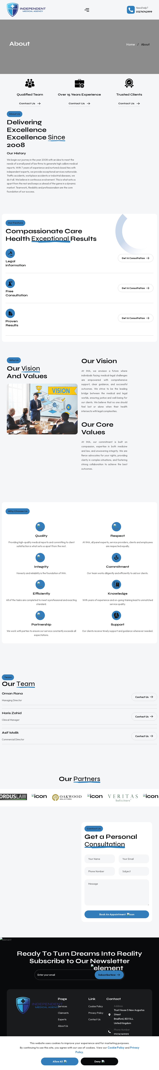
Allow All (58, 1061)
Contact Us (27, 103)
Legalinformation (16, 263)
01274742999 (121, 1033)
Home (130, 44)
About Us (63, 1025)
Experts (62, 1019)
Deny (97, 1061)
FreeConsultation (17, 293)
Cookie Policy (116, 1047)
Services (62, 1006)
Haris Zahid (12, 713)
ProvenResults (12, 323)
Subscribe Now (107, 974)
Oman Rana (12, 693)
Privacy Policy (95, 1012)
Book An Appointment (112, 914)
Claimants (63, 1012)
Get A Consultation (133, 258)
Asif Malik (10, 733)
